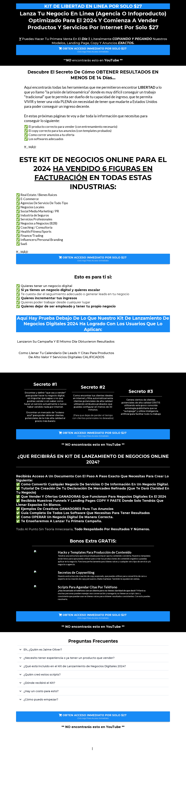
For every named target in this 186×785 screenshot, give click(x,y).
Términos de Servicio (74, 748)
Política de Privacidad (111, 748)
